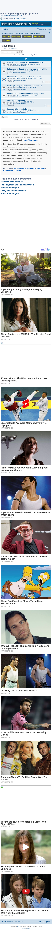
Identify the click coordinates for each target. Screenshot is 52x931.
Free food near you (10, 188)
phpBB (19, 926)
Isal (16, 102)
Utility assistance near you (13, 191)
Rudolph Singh (19, 78)
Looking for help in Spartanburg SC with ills (24, 86)
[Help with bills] (26, 24)
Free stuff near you (10, 194)
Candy (17, 95)
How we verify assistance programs (29, 168)
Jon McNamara (30, 140)
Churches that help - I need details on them (24, 77)
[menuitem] (6, 29)
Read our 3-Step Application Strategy (11, 15)
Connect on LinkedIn (12, 171)
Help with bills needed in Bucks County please (25, 94)
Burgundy (18, 111)
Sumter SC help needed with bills (20, 109)
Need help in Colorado (16, 100)
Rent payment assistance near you (17, 185)
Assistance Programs (20, 65)
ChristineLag (19, 64)
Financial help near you (12, 182)
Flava (17, 87)
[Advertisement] (20, 6)
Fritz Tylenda (19, 71)
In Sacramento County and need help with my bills (27, 69)
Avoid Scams (20, 18)
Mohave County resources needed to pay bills (25, 62)
